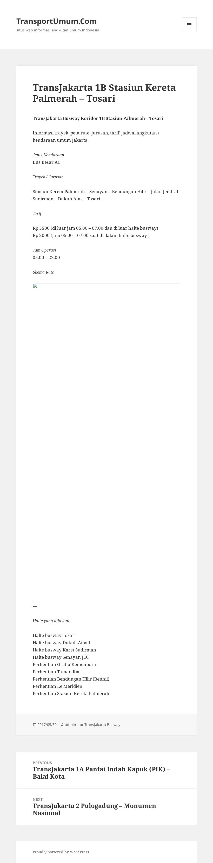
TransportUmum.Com (56, 21)
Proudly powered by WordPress (61, 852)
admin (70, 724)
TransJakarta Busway (102, 724)
